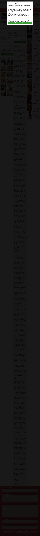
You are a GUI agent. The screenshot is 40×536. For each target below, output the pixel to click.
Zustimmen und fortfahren (20, 22)
